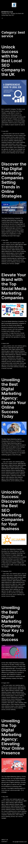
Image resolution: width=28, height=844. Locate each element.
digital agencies (19, 244)
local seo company (8, 139)
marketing (10, 140)
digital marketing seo (6, 582)
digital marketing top (6, 251)
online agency (10, 702)
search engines (9, 147)
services (18, 261)
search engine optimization (8, 144)
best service (4, 347)
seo (24, 147)
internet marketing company (8, 472)
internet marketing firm (12, 255)
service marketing (10, 152)
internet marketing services (17, 256)
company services (10, 137)
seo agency (11, 149)
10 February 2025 (5, 459)
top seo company (19, 152)
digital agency (19, 347)
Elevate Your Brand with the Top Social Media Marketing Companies (13, 286)
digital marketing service (18, 249)
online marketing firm (20, 706)
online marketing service (7, 707)
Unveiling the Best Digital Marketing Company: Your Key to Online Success (12, 623)
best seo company (18, 135)
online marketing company (12, 479)
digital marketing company (7, 353)
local (20, 137)
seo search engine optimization (14, 151)
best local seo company (18, 133)
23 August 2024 (5, 683)
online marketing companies (18, 704)
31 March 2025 (5, 343)
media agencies (19, 358)
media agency (4, 359)
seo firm (9, 592)
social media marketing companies (15, 366)
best (13, 346)
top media (9, 368)
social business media (6, 363)
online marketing (10, 477)
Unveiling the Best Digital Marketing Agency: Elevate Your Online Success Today (13, 398)
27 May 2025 (4, 240)
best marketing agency (7, 135)
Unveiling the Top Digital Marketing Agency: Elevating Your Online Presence (12, 737)
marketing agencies (12, 258)
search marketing (18, 147)
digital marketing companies (13, 248)
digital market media (6, 349)
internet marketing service (10, 811)
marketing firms (16, 260)
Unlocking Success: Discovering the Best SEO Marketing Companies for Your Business (13, 510)
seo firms (13, 592)
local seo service (18, 139)
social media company (12, 365)
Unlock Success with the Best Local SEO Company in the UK (13, 61)
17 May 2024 (4, 796)
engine (16, 137)
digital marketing (10, 246)
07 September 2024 (6, 571)
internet (14, 251)
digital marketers (18, 577)
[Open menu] (2, 18)
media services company (15, 359)
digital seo (14, 584)
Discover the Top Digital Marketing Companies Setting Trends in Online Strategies (13, 180)
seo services (9, 594)
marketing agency (18, 140)
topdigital (17, 263)
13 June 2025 (4, 131)
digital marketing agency (13, 579)
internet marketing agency (7, 253)
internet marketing (21, 251)
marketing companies (6, 142)
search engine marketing (19, 142)
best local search (7, 133)
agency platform (7, 346)
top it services (10, 263)
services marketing (16, 361)
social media (16, 363)
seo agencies (4, 149)
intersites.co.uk (7, 12)
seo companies (19, 149)
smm (23, 361)
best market (6, 242)
